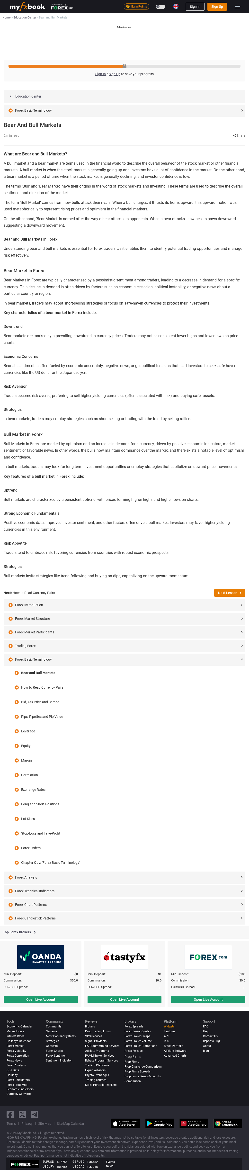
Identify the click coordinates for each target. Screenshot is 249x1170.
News (109, 1166)
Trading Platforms (97, 1065)
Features (169, 1031)
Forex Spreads (133, 1026)
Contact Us (210, 1036)
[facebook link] (10, 1114)
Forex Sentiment (56, 1055)
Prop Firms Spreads (137, 1071)
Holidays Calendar (19, 1041)
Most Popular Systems (61, 1036)
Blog (206, 1051)
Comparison (132, 1081)
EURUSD (48, 1161)
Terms (11, 1123)
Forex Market (15, 1046)
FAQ (205, 1026)
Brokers (90, 1026)
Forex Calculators (18, 1080)
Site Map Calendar (70, 1123)
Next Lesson (227, 593)
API (166, 1036)
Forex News (14, 1060)
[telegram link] (34, 1114)
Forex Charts (54, 1051)
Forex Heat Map (17, 1085)
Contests (52, 1046)
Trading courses (95, 1080)
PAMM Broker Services (99, 1055)
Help (206, 1031)
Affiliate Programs (97, 1051)
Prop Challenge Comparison (143, 1066)
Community (54, 1026)
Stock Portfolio (173, 1046)
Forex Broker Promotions (140, 1046)
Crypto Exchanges (97, 1075)
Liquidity (12, 1075)
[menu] (237, 6)
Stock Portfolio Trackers (100, 1085)
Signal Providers (96, 1041)
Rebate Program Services (101, 1060)
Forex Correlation (18, 1055)
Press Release (133, 1051)
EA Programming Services (102, 1046)
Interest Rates (15, 1036)
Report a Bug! (212, 1041)
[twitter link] (22, 1114)
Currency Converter (19, 1094)
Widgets (169, 1026)
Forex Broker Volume (138, 1041)
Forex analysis (16, 1065)
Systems (51, 1031)
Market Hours (15, 1031)
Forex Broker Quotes (137, 1031)
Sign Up (217, 7)
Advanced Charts (175, 1055)
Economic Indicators (20, 1089)
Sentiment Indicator (59, 1060)
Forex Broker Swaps (137, 1036)
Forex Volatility (16, 1051)
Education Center (28, 96)
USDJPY (48, 1166)
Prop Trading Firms (98, 1031)
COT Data (13, 1070)
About (207, 1046)
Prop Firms (131, 1061)
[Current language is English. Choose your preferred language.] (176, 6)
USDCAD (78, 1166)
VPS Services (93, 1036)
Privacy (27, 1123)
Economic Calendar (19, 1026)
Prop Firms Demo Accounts (142, 1076)
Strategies (52, 1041)
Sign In (195, 7)
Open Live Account (40, 999)
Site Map (44, 1123)
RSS (166, 1041)
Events (110, 1162)
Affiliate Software (175, 1051)
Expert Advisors (95, 1070)
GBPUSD (78, 1161)
